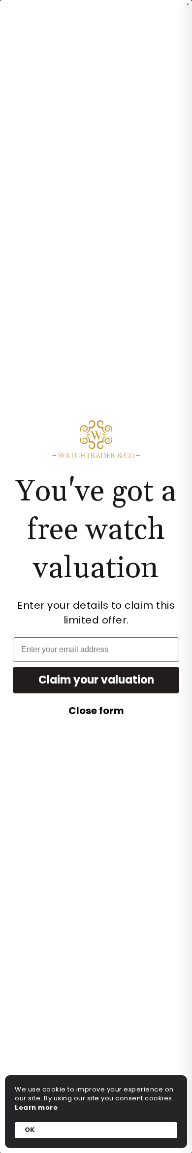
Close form (96, 710)
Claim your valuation (96, 679)
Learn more (36, 1107)
